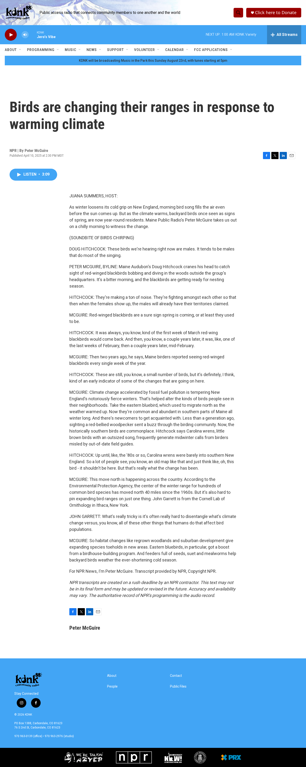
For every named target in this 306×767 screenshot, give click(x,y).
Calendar (174, 50)
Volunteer (144, 50)
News (92, 50)
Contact (176, 676)
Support (115, 50)
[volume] (25, 34)
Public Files (178, 686)
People (112, 686)
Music (70, 50)
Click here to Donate (275, 12)
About (11, 50)
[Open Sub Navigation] (20, 50)
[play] (11, 35)
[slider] (32, 34)
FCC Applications (211, 50)
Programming (41, 50)
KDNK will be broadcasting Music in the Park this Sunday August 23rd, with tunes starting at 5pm (153, 60)
